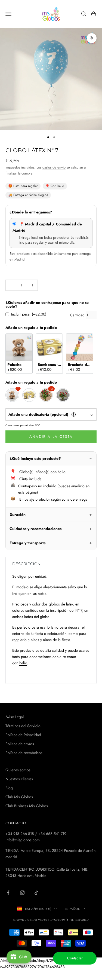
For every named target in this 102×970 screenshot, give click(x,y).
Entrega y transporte (28, 543)
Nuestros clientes (19, 779)
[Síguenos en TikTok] (36, 892)
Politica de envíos (19, 743)
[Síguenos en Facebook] (8, 892)
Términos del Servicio (23, 726)
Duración (18, 514)
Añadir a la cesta (51, 436)
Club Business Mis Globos (26, 806)
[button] (51, 564)
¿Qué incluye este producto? (35, 458)
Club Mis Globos (19, 797)
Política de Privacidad (23, 735)
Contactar (75, 958)
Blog (9, 788)
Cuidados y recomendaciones (35, 528)
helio (23, 663)
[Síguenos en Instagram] (22, 892)
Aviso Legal (14, 717)
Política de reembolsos (23, 752)
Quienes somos (17, 770)
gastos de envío (54, 167)
